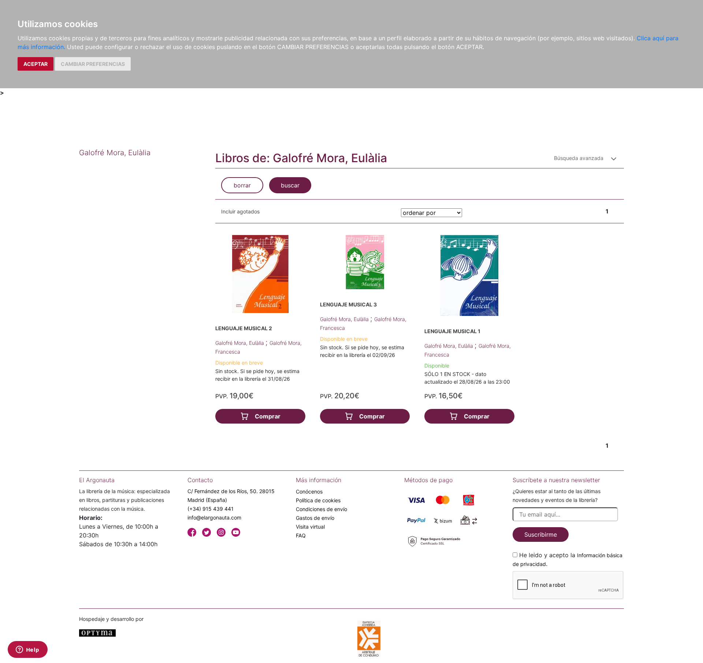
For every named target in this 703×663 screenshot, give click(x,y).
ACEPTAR (35, 64)
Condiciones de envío (321, 509)
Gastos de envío (315, 518)
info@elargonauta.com (214, 517)
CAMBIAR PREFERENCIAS (93, 64)
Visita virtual (310, 527)
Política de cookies (318, 500)
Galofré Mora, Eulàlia (240, 343)
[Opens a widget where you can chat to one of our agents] (27, 650)
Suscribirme (540, 534)
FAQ (301, 535)
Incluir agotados (240, 211)
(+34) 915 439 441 (210, 509)
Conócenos (309, 491)
